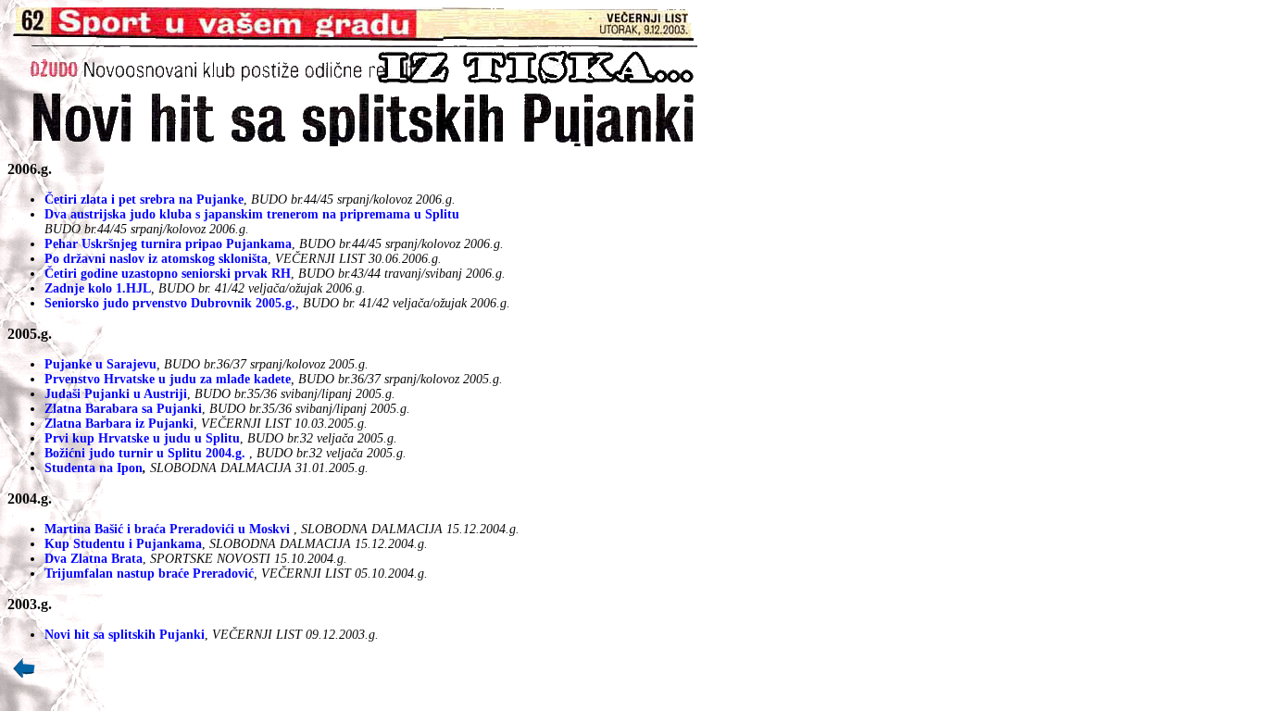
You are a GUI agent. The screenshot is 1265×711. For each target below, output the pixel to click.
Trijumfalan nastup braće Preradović (149, 573)
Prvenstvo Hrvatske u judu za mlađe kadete (167, 379)
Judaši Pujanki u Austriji (115, 394)
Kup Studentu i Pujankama (123, 544)
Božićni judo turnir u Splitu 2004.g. (144, 453)
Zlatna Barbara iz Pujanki (119, 423)
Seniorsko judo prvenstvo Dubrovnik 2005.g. (169, 303)
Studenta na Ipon (93, 468)
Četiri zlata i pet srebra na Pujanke (144, 199)
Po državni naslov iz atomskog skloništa (156, 259)
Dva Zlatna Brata (93, 559)
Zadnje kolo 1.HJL (97, 288)
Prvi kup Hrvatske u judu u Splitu (142, 438)
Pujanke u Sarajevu (100, 364)
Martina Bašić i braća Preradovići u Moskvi (167, 529)
